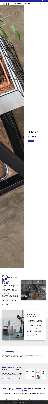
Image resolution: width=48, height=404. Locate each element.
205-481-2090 (40, 0)
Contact (44, 0)
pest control (13, 291)
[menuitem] (44, 0)
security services (5, 293)
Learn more (40, 402)
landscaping (8, 291)
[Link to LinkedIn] (2, 1)
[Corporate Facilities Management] (6, 3)
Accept (34, 402)
